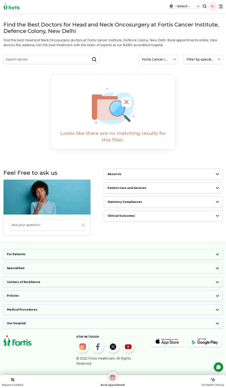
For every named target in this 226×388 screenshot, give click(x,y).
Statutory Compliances (124, 201)
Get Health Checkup (213, 384)
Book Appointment (113, 385)
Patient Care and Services (126, 188)
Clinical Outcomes (121, 215)
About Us (114, 174)
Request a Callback (12, 384)
